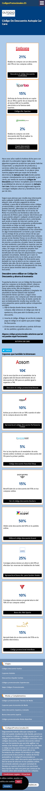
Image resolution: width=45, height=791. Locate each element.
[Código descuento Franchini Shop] (22, 439)
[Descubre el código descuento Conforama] (22, 49)
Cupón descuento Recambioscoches (22, 147)
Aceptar (7, 786)
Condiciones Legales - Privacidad (17, 774)
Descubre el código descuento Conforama (22, 75)
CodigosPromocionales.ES (14, 3)
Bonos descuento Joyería (11, 715)
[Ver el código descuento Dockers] (22, 476)
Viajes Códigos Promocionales (13, 687)
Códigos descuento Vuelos (12, 669)
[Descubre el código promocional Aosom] (22, 363)
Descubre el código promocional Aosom (22, 388)
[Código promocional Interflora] (22, 624)
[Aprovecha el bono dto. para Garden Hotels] (22, 550)
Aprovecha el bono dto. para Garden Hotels (22, 575)
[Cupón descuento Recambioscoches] (22, 121)
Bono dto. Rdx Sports (22, 612)
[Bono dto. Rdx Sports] (22, 587)
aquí (18, 781)
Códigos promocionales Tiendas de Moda (17, 701)
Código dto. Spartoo (22, 111)
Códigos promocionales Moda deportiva (17, 719)
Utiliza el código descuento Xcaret (22, 538)
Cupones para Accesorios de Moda (15, 705)
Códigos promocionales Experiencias (15, 683)
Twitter (7, 350)
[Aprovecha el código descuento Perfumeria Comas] (22, 400)
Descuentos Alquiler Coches (12, 678)
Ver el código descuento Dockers (22, 501)
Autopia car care (22, 341)
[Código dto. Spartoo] (22, 85)
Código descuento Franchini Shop (22, 464)
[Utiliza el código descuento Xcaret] (22, 513)
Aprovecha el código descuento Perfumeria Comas (22, 426)
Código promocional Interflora (22, 650)
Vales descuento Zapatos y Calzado (15, 710)
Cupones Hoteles (8, 673)
